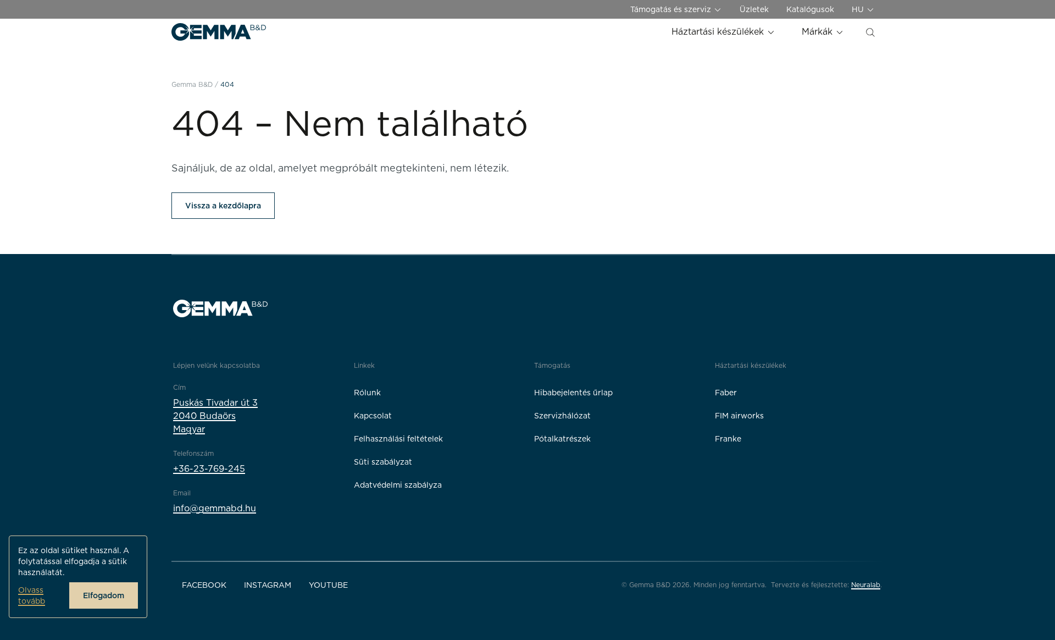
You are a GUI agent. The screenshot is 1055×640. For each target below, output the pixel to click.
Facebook (204, 585)
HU (859, 9)
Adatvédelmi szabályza (398, 485)
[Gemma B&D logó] (218, 32)
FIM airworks (739, 415)
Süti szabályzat (383, 461)
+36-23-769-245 (209, 469)
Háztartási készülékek (719, 31)
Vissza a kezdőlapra (223, 205)
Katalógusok (810, 9)
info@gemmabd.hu (214, 508)
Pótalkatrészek (562, 438)
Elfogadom (103, 595)
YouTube (328, 585)
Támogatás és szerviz (671, 9)
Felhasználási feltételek (398, 438)
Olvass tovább (31, 595)
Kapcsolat (373, 415)
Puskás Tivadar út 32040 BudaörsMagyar (215, 416)
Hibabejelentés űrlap (573, 392)
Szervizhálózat (562, 415)
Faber (726, 392)
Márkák (818, 31)
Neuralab (865, 585)
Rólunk (367, 392)
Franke (728, 438)
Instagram (267, 585)
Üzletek (754, 9)
